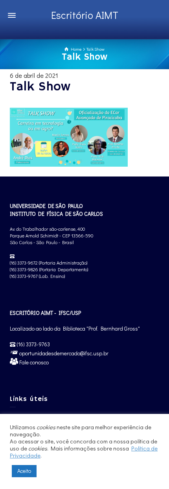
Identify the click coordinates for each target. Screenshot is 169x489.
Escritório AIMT (84, 15)
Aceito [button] (24, 470)
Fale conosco (33, 362)
